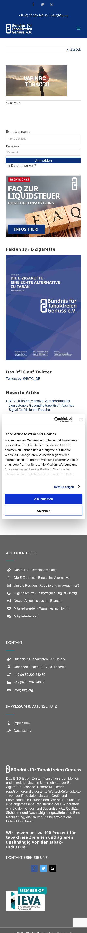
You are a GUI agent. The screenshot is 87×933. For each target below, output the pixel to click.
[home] (43, 767)
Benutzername (18, 131)
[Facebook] (34, 868)
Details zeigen (64, 486)
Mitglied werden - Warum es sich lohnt (41, 608)
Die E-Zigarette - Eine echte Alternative (42, 577)
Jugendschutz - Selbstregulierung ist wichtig (45, 593)
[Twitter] (43, 868)
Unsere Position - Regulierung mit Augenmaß (46, 585)
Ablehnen (43, 510)
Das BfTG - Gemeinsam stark (35, 570)
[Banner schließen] (81, 419)
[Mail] (52, 868)
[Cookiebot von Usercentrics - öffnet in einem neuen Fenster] (54, 419)
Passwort (13, 146)
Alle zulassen (43, 499)
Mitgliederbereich (26, 616)
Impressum (22, 723)
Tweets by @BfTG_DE (23, 379)
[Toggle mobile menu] (79, 28)
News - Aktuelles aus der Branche (38, 600)
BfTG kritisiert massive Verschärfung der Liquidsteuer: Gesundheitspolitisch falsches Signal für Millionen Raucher (41, 405)
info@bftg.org (59, 15)
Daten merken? (23, 165)
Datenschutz (23, 730)
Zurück (75, 49)
